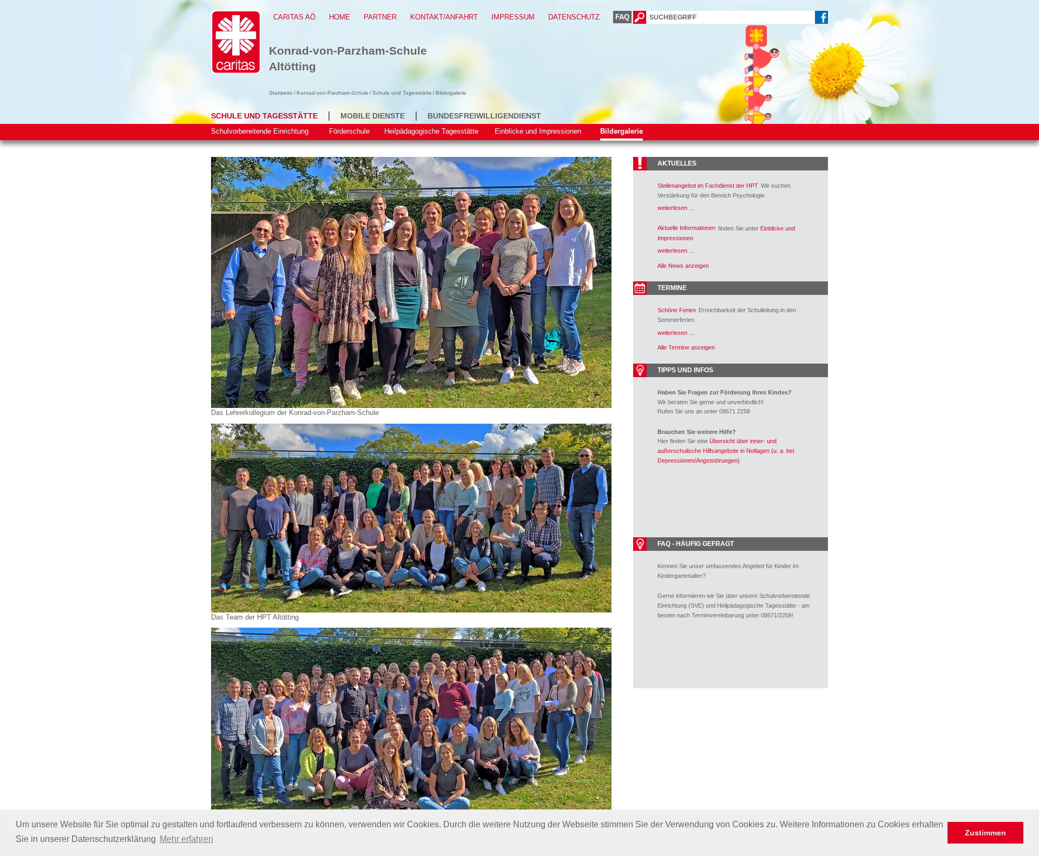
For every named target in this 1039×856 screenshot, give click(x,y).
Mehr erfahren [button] (186, 839)
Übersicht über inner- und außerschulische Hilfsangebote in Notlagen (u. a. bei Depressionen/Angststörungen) (725, 450)
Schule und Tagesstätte (402, 93)
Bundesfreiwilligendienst (484, 115)
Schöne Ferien (676, 310)
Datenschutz (574, 17)
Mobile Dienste (372, 115)
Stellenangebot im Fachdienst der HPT (707, 185)
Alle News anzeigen (683, 265)
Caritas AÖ (294, 17)
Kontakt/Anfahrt (444, 17)
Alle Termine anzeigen (686, 347)
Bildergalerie (621, 131)
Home (339, 17)
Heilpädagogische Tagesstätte (431, 131)
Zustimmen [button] (985, 832)
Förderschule (349, 131)
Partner (380, 17)
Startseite (281, 93)
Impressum (513, 17)
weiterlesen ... (675, 208)
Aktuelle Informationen (686, 228)
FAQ (622, 17)
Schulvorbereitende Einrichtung (259, 131)
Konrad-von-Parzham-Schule (333, 93)
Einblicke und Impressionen (538, 131)
